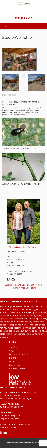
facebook (9, 280)
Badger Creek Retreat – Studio (15, 43)
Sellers (12, 361)
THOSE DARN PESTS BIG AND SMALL (20, 148)
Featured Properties (19, 354)
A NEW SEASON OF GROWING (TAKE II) (21, 184)
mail (13, 280)
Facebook (24, 76)
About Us (13, 347)
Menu (5, 26)
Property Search (17, 368)
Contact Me (15, 365)
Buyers (12, 357)
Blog (11, 350)
